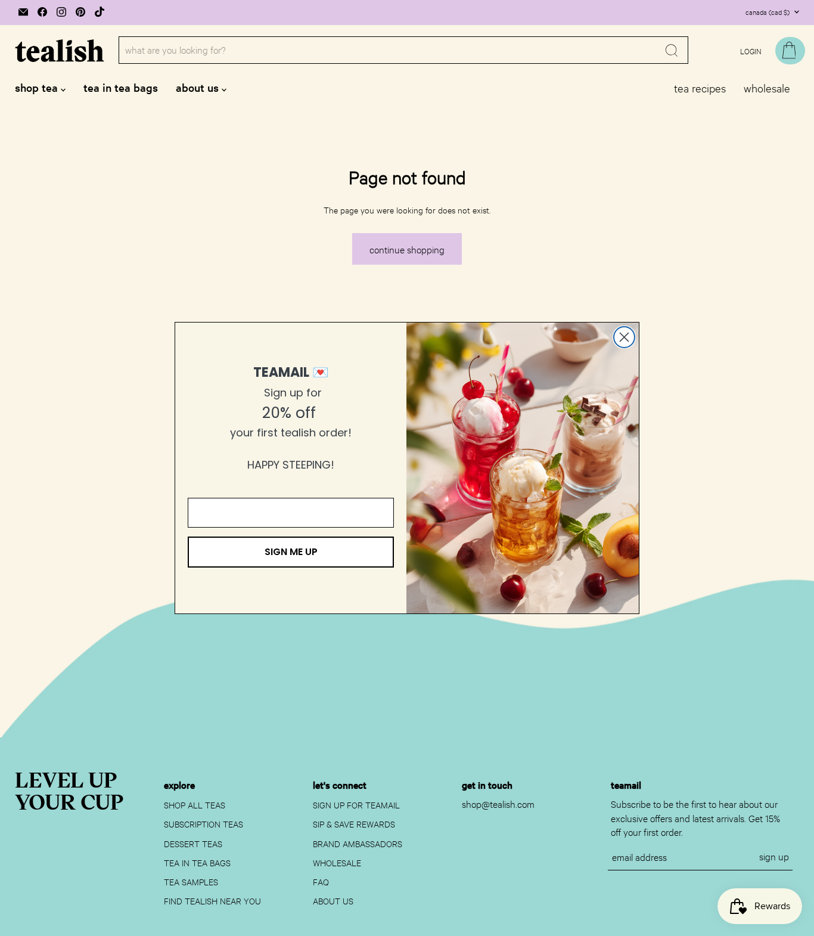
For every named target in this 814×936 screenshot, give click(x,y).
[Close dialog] (624, 337)
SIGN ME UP (291, 552)
